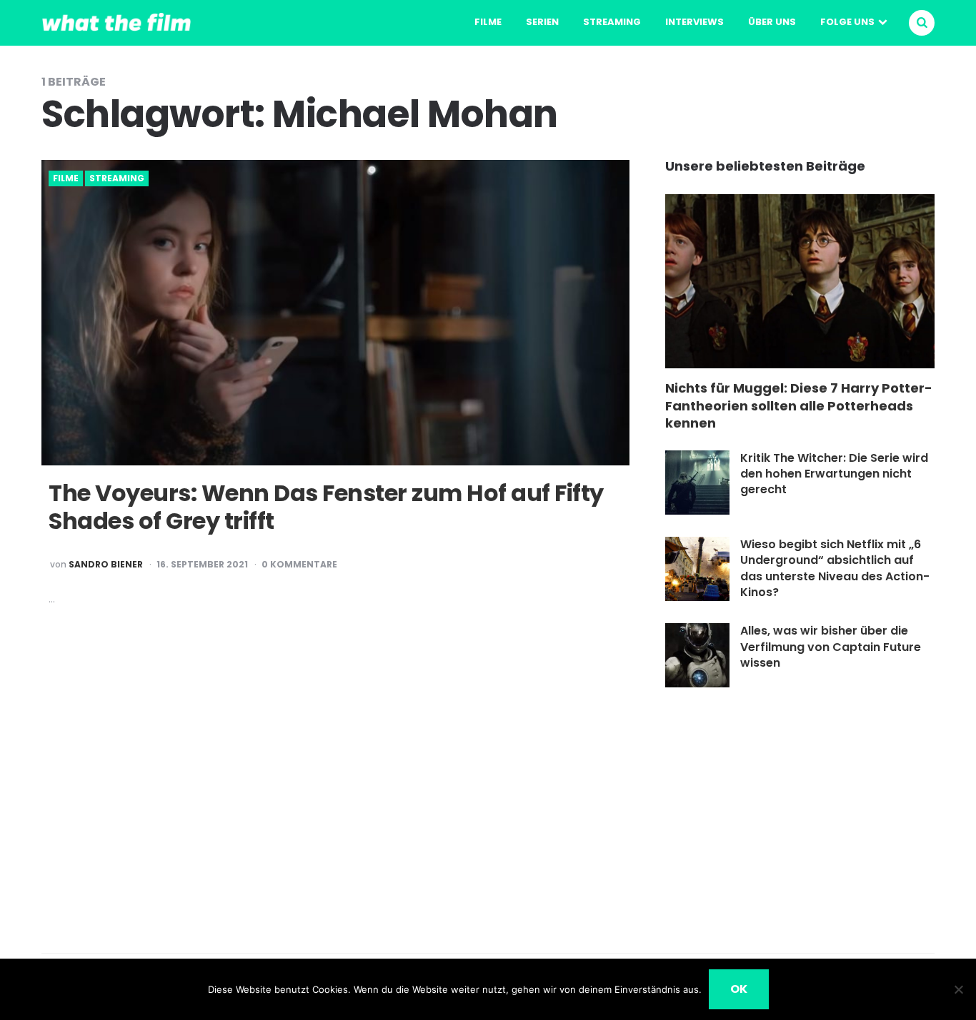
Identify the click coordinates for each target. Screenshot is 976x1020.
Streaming (612, 22)
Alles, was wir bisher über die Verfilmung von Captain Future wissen (830, 646)
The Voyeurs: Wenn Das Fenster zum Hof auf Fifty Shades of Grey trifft (326, 506)
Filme (488, 22)
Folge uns (847, 22)
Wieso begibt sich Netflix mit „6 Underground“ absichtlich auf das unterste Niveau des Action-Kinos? (835, 568)
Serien (542, 22)
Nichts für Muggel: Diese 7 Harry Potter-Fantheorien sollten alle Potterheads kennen (798, 405)
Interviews (694, 22)
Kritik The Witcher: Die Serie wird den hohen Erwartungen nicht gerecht (834, 474)
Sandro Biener (106, 565)
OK (738, 989)
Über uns (772, 22)
